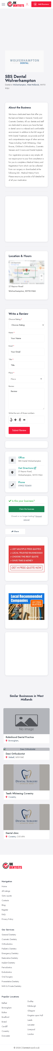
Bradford (5, 1017)
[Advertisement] (26, 32)
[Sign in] (27, 4)
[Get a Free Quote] (26, 559)
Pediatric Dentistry (9, 948)
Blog (4, 905)
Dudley (30, 1001)
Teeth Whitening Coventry (19, 793)
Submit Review (19, 430)
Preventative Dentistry (10, 981)
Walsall (11, 757)
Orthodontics (7, 944)
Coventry (12, 797)
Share (16, 531)
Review (11, 386)
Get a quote (7, 895)
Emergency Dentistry (10, 953)
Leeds (30, 1020)
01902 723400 (25, 485)
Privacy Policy (7, 919)
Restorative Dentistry (10, 958)
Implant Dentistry (8, 962)
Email (11, 346)
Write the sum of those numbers (21, 413)
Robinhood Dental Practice (20, 737)
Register (5, 909)
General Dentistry (9, 934)
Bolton (4, 1012)
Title (10, 359)
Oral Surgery (7, 976)
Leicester (31, 1024)
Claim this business (26, 509)
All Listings (6, 891)
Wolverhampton (19, 84)
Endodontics (7, 972)
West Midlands (33, 84)
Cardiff (4, 1026)
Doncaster (6, 1035)
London (31, 1034)
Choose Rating (14, 319)
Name (11, 332)
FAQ (4, 914)
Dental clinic (12, 833)
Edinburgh (32, 1006)
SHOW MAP (26, 272)
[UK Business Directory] (26, 606)
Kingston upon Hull (35, 1015)
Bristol (4, 1021)
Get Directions (26, 468)
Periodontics (7, 967)
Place (11, 373)
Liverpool (31, 1029)
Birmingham (13, 740)
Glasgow (31, 1010)
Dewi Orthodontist (15, 753)
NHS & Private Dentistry (11, 986)
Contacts (5, 900)
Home (4, 886)
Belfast (4, 1003)
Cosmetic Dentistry (9, 939)
